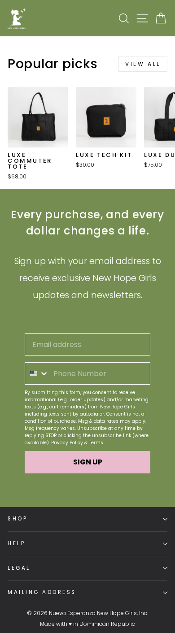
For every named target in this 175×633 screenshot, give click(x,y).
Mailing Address (42, 592)
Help (16, 543)
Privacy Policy (67, 442)
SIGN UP (87, 462)
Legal (19, 568)
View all (143, 64)
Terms (96, 442)
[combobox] (37, 373)
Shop (17, 518)
